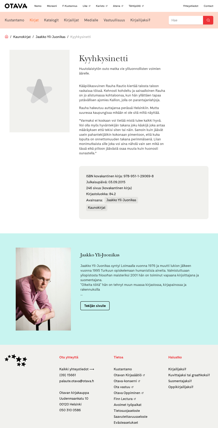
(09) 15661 (67, 375)
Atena (116, 5)
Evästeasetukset (126, 422)
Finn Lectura (123, 399)
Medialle (91, 20)
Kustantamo (14, 20)
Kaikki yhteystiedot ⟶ (76, 369)
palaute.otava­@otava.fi (76, 381)
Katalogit (51, 20)
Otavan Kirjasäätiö (128, 375)
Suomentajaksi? (180, 381)
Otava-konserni (125, 381)
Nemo (38, 5)
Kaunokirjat (22, 37)
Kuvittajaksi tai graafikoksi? (189, 375)
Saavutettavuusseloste (130, 417)
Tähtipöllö (135, 5)
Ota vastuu (122, 387)
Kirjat (34, 20)
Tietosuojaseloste (127, 411)
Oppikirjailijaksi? (180, 387)
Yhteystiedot (190, 5)
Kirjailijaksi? (140, 20)
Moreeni (52, 5)
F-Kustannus (70, 5)
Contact (208, 5)
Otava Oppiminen (127, 393)
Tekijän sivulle (95, 306)
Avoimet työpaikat (127, 405)
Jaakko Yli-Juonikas (50, 37)
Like (85, 5)
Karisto (100, 5)
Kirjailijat (71, 20)
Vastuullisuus (114, 20)
